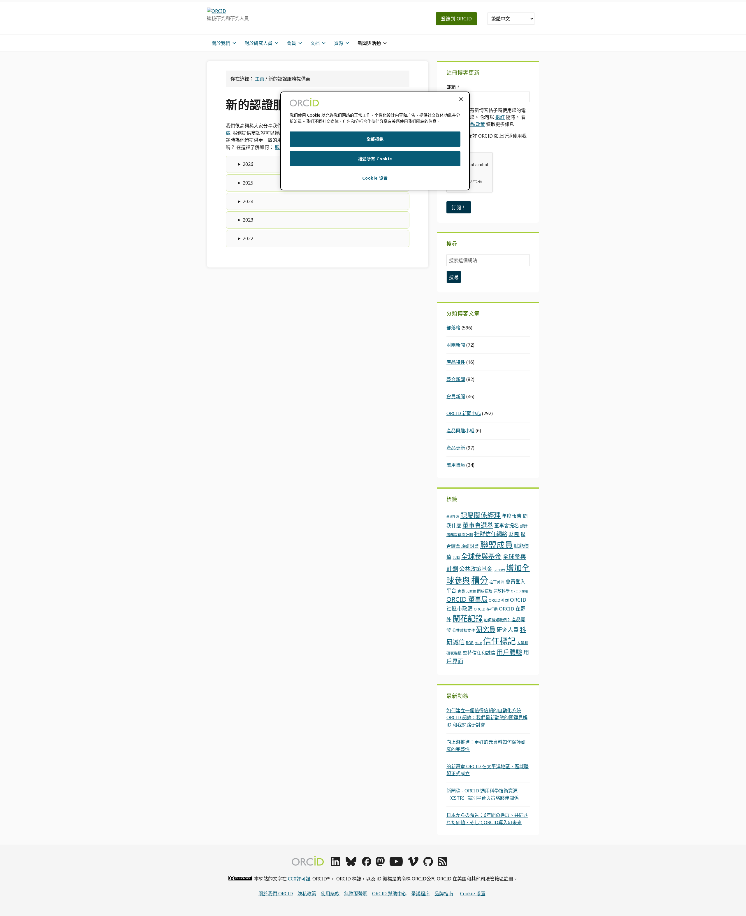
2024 (248, 201)
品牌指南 (443, 893)
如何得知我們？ (497, 619)
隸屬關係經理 (480, 515)
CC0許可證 (299, 878)
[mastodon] (380, 864)
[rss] (442, 864)
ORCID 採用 (519, 591)
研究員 (485, 629)
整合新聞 (455, 379)
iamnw (499, 569)
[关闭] (461, 99)
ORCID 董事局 (467, 599)
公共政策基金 (475, 568)
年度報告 (512, 516)
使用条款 (330, 893)
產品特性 (455, 362)
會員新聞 (455, 396)
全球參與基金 (481, 556)
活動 (456, 557)
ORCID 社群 (499, 600)
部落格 (453, 327)
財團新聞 (455, 345)
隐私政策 (475, 124)
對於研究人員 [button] (258, 43)
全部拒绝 (375, 139)
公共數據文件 (463, 630)
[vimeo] (412, 864)
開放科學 (501, 591)
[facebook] (366, 864)
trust (478, 643)
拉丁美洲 (496, 582)
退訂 (500, 117)
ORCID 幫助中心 (389, 893)
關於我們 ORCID (275, 893)
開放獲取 (484, 591)
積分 (479, 580)
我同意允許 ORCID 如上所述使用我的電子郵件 (486, 139)
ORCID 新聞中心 (463, 413)
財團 (514, 534)
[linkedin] (335, 864)
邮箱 (453, 87)
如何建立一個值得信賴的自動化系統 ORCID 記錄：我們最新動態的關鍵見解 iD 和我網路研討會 (486, 717)
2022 (248, 238)
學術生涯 (452, 517)
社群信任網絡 (490, 534)
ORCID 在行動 (486, 609)
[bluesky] (351, 864)
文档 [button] (315, 43)
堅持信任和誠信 (479, 653)
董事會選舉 (477, 525)
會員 (461, 591)
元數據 (471, 591)
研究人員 (508, 629)
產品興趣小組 (460, 430)
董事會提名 (506, 525)
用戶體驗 (509, 652)
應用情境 (455, 465)
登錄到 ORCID (456, 18)
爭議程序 (420, 893)
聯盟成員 (496, 544)
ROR (470, 642)
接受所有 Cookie (375, 159)
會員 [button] (291, 43)
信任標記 (499, 640)
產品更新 (455, 448)
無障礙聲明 (355, 893)
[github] (428, 864)
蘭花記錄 (468, 618)
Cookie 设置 (472, 893)
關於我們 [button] (221, 43)
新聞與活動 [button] (369, 43)
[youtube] (396, 864)
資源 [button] (338, 43)
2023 (248, 220)
